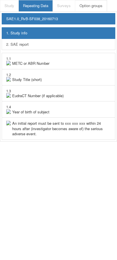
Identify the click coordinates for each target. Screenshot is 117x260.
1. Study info (16, 33)
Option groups (91, 5)
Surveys (64, 5)
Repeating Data (35, 5)
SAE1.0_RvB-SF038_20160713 (32, 18)
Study (9, 5)
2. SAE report (17, 44)
